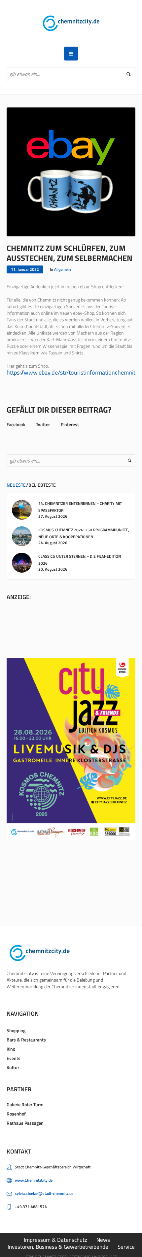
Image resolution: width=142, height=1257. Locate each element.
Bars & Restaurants (26, 1039)
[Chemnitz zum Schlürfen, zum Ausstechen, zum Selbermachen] (71, 171)
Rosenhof (16, 1113)
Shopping (16, 1030)
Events (13, 1058)
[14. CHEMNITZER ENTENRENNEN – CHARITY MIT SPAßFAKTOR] (22, 509)
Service (126, 1246)
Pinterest (70, 424)
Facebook (16, 424)
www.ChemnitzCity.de (34, 1180)
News (103, 1240)
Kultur (13, 1067)
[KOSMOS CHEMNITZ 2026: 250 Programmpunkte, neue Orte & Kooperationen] (22, 535)
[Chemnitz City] (71, 23)
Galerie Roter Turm (25, 1104)
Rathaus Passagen (25, 1122)
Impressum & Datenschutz (55, 1240)
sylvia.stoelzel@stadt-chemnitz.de (44, 1193)
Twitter (43, 424)
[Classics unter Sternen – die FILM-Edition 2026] (22, 562)
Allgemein (62, 269)
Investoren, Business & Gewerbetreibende (58, 1246)
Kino (11, 1048)
